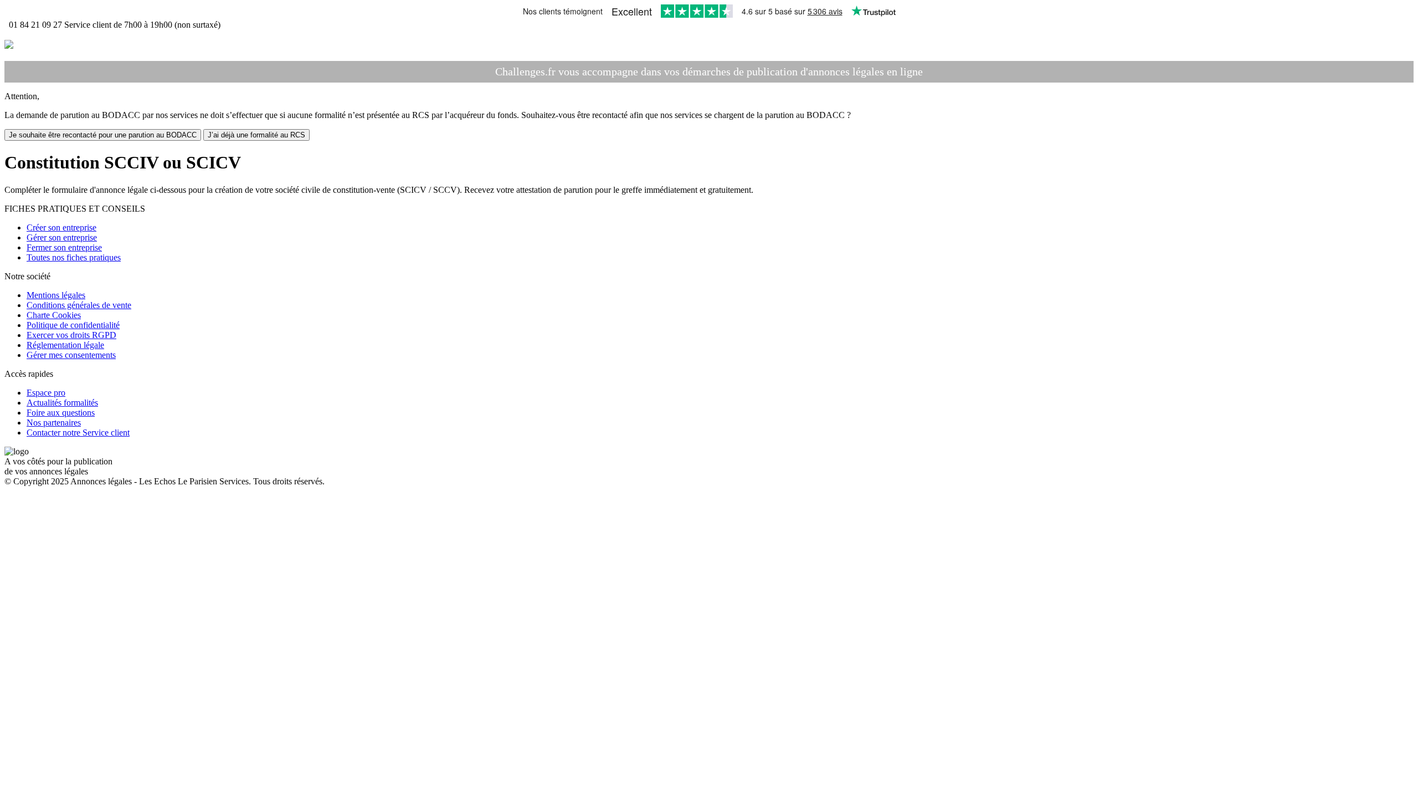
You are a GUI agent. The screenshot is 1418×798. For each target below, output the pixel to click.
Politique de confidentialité (73, 325)
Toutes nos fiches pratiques (74, 257)
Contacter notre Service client (78, 432)
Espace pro (46, 392)
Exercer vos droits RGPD (71, 335)
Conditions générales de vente (79, 305)
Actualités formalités (62, 402)
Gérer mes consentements (71, 355)
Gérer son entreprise (62, 237)
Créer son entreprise (61, 227)
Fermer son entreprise (64, 247)
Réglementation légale (65, 345)
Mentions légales (56, 295)
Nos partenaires (54, 422)
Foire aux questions (61, 412)
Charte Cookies (54, 315)
